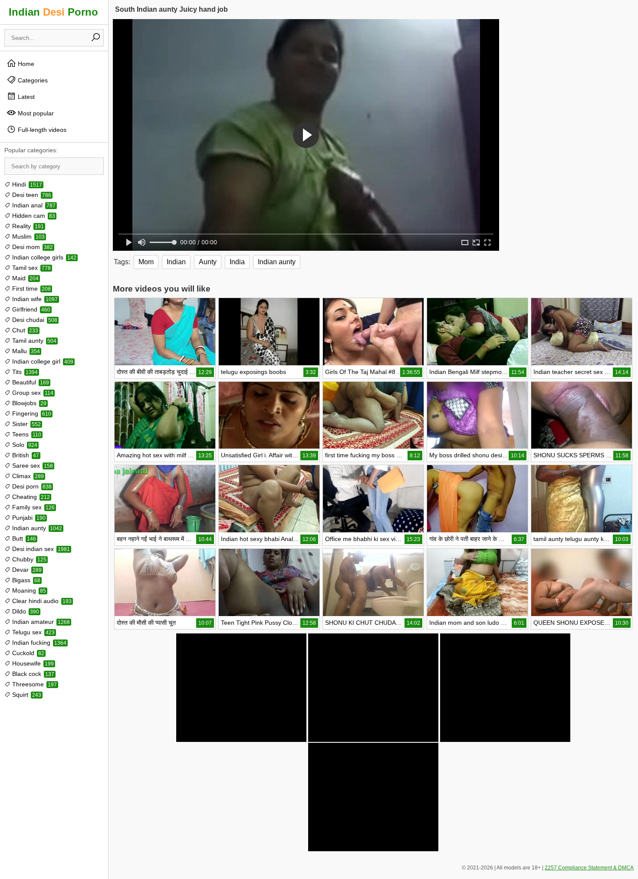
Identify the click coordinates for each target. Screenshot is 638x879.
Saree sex (31, 465)
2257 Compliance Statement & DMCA (589, 868)
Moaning (28, 590)
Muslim (27, 236)
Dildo (24, 611)
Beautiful (29, 382)
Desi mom (31, 246)
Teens (25, 434)
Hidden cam (32, 215)
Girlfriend (30, 309)
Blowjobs (28, 403)
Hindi (26, 184)
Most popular (35, 113)
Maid (24, 278)
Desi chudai (33, 319)
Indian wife (34, 298)
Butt (23, 538)
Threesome (33, 684)
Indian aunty (36, 528)
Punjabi (28, 517)
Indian (176, 262)
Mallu (25, 351)
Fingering (30, 413)
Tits (24, 371)
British (24, 455)
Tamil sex (30, 267)
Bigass (25, 580)
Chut (24, 330)
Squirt (25, 694)
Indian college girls (43, 257)
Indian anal (33, 205)
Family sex (32, 507)
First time (30, 288)
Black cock (32, 673)
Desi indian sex (40, 548)
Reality (27, 226)
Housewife (32, 663)
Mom (146, 262)
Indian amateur (40, 621)
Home (25, 63)
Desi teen (30, 194)
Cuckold (27, 652)
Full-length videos (41, 129)
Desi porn (31, 486)
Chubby (28, 559)
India (237, 262)
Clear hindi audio (41, 600)
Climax (27, 475)
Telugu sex (32, 632)
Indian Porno (53, 12)
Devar (26, 569)
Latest (25, 96)
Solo (23, 444)
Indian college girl (41, 361)
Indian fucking (38, 642)
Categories (32, 80)
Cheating (30, 496)
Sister (25, 423)
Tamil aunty (33, 340)
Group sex (31, 392)
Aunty (208, 262)
